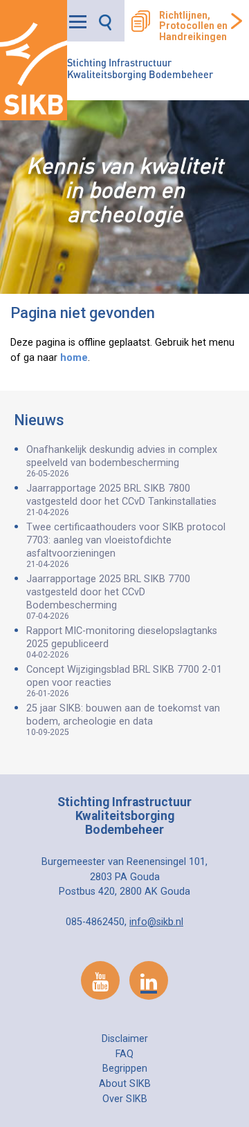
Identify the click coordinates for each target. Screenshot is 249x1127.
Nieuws (39, 420)
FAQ (124, 1054)
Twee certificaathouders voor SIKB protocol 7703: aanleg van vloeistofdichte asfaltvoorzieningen (125, 545)
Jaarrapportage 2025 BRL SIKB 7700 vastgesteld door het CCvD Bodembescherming (108, 597)
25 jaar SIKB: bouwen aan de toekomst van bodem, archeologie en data (123, 719)
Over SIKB (124, 1099)
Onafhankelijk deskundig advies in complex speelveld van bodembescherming (121, 461)
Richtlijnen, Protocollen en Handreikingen (193, 26)
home (74, 358)
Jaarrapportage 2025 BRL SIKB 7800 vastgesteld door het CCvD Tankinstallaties (121, 500)
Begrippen (124, 1068)
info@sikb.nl (156, 922)
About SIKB (125, 1084)
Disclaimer (125, 1039)
